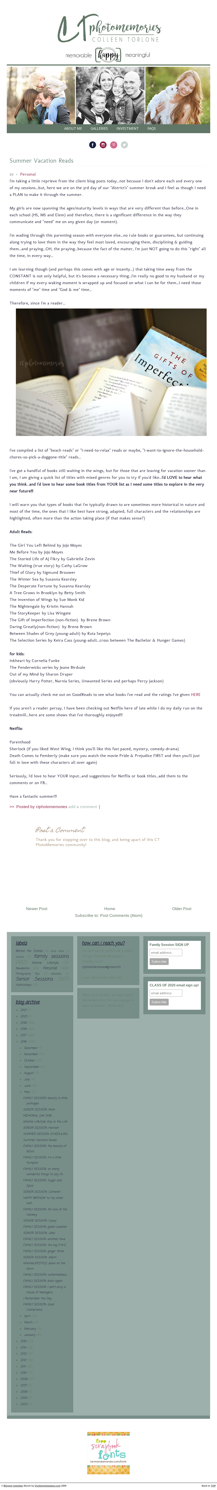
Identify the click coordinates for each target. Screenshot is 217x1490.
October (30, 1061)
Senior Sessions (34, 979)
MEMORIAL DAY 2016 (37, 1116)
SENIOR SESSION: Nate (39, 1109)
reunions (56, 974)
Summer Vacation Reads (41, 160)
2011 (23, 1366)
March (28, 1322)
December (31, 1048)
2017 (23, 1035)
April (27, 1316)
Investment (128, 128)
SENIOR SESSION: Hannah (41, 1128)
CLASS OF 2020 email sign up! (174, 985)
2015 (23, 1341)
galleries (99, 128)
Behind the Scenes (29, 951)
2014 (23, 1348)
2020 (24, 1016)
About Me (73, 128)
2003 (24, 1404)
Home (109, 908)
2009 (24, 1379)
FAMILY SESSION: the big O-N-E (44, 1245)
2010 (23, 1373)
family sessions (51, 956)
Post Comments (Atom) (121, 915)
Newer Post (36, 908)
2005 (24, 1398)
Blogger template (13, 1485)
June (28, 1086)
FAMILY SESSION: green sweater (45, 1227)
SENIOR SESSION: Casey (39, 1221)
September (32, 1067)
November (31, 1054)
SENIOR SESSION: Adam (39, 1257)
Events (20, 957)
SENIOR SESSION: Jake (39, 1233)
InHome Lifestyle (45, 963)
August (29, 1073)
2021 (23, 1010)
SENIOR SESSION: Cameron (41, 1192)
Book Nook (57, 951)
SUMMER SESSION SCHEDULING (45, 1134)
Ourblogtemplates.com (48, 1485)
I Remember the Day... (37, 1298)
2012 (23, 1360)
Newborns (22, 968)
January (30, 1335)
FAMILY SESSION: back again (42, 1281)
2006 (24, 1392)
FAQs (151, 128)
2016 (24, 1042)
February (30, 1329)
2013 (23, 1354)
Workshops (23, 985)
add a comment (83, 806)
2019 (24, 1023)
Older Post (181, 908)
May (27, 1092)
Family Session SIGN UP (169, 945)
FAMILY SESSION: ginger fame (43, 1251)
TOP (213, 1485)
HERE (196, 694)
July (27, 1079)
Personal (28, 174)
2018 (24, 1029)
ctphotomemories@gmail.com (101, 967)
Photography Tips (27, 974)
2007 (24, 1385)
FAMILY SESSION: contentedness (45, 1275)
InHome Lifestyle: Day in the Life (45, 1122)
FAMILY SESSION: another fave (44, 1239)
